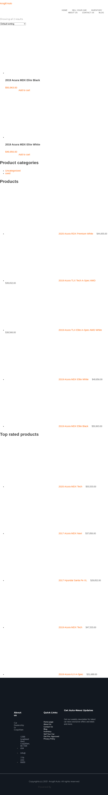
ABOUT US (72, 13)
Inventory (47, 731)
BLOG (101, 13)
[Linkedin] (52, 697)
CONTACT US (88, 13)
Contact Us (48, 727)
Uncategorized (13, 170)
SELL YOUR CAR (79, 10)
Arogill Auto (6, 3)
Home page (48, 722)
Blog (45, 729)
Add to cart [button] (24, 90)
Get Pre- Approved (51, 736)
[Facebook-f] (41, 697)
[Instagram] (47, 697)
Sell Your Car (49, 734)
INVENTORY (96, 10)
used (7, 173)
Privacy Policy (49, 739)
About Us (47, 724)
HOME (64, 10)
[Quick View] (16, 90)
